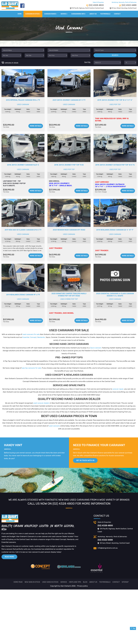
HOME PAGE (18, 582)
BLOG (85, 582)
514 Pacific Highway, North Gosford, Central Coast (87, 8)
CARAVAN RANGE (50, 14)
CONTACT (117, 14)
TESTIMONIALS (105, 14)
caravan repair (117, 389)
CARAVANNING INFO (78, 14)
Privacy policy (82, 586)
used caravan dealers (41, 403)
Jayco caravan (95, 348)
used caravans (54, 426)
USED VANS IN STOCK (50, 582)
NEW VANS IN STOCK (32, 582)
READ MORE (9, 557)
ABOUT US (93, 14)
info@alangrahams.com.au (108, 548)
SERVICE (64, 14)
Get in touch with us (85, 460)
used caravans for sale (31, 334)
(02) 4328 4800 (96, 5)
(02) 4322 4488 (128, 5)
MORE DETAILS (35, 126)
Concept (33, 337)
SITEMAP (125, 582)
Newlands (41, 337)
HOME (20, 14)
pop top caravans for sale (31, 368)
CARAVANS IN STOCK (32, 14)
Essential (25, 337)
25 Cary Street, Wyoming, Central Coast (123, 8)
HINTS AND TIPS (75, 582)
